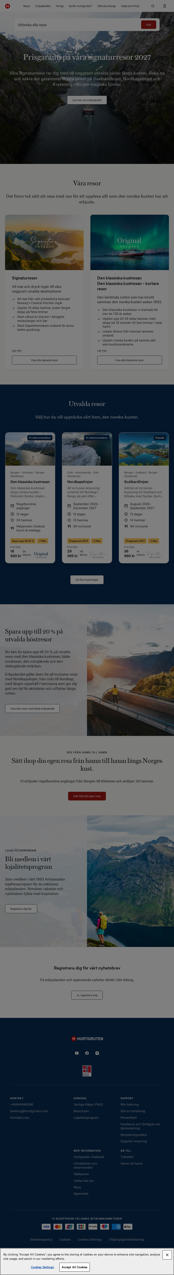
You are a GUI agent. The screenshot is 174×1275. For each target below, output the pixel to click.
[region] (87, 1261)
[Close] (167, 1255)
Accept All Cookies (74, 1267)
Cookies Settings (42, 1267)
